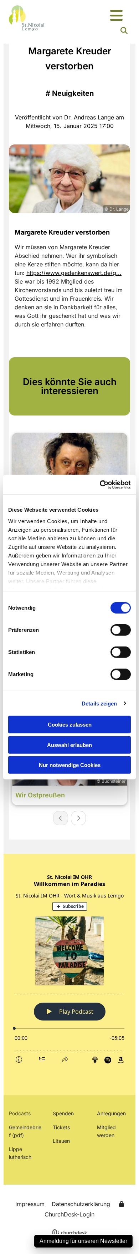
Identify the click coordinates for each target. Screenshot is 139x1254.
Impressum (30, 1204)
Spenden (63, 1113)
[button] (116, 16)
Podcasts (20, 1113)
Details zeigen (99, 703)
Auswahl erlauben (69, 745)
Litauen (61, 1141)
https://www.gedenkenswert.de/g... (74, 272)
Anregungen (111, 1113)
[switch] (120, 630)
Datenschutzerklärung (81, 1204)
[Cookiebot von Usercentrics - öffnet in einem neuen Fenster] (100, 484)
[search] (124, 30)
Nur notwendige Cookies (70, 765)
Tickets (61, 1127)
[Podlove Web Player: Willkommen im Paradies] (69, 968)
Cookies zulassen (70, 725)
